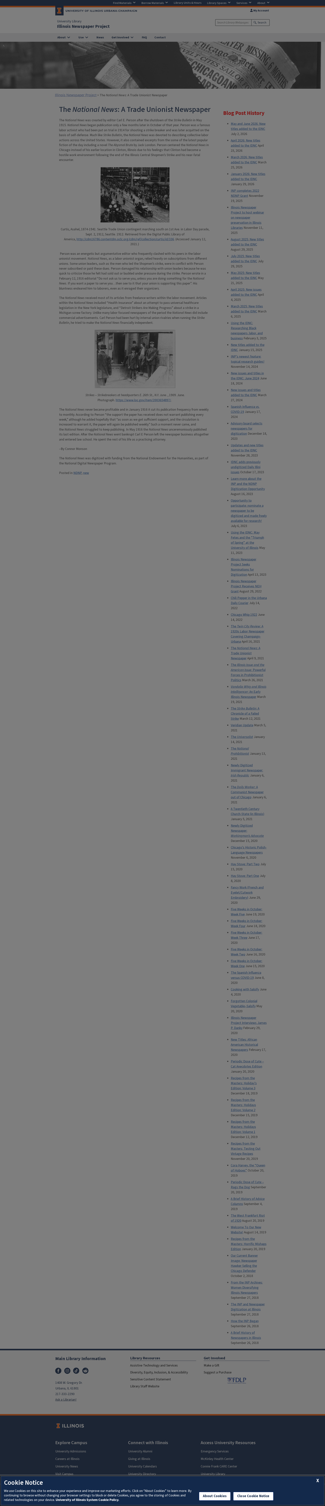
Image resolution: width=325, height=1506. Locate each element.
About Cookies (215, 1496)
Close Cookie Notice (253, 1496)
